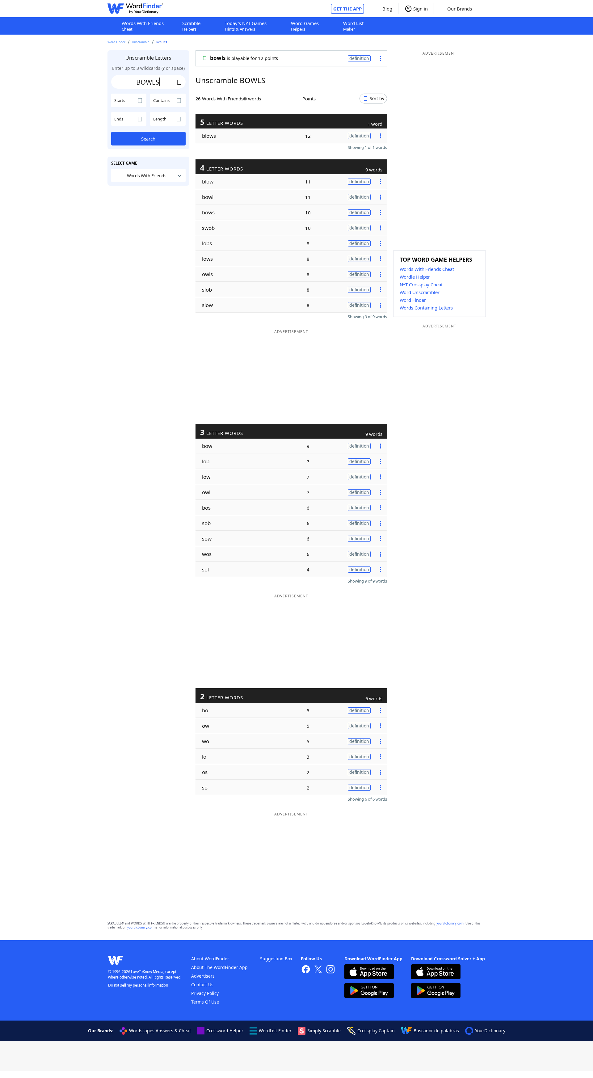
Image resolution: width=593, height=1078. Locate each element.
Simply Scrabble (324, 1031)
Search (148, 139)
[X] (318, 970)
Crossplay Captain (376, 1031)
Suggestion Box (276, 959)
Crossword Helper (224, 1031)
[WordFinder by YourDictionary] (135, 8)
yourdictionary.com (450, 923)
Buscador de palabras (436, 1031)
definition (359, 58)
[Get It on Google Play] (369, 991)
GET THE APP (347, 9)
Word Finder (116, 42)
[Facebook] (306, 970)
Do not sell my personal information (138, 985)
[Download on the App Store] (369, 972)
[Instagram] (330, 970)
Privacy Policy (205, 993)
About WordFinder (210, 959)
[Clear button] (179, 82)
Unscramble (140, 42)
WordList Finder (275, 1031)
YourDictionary (490, 1031)
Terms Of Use (205, 1002)
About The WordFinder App (219, 967)
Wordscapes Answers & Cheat (160, 1031)
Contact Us (202, 984)
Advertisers (203, 976)
